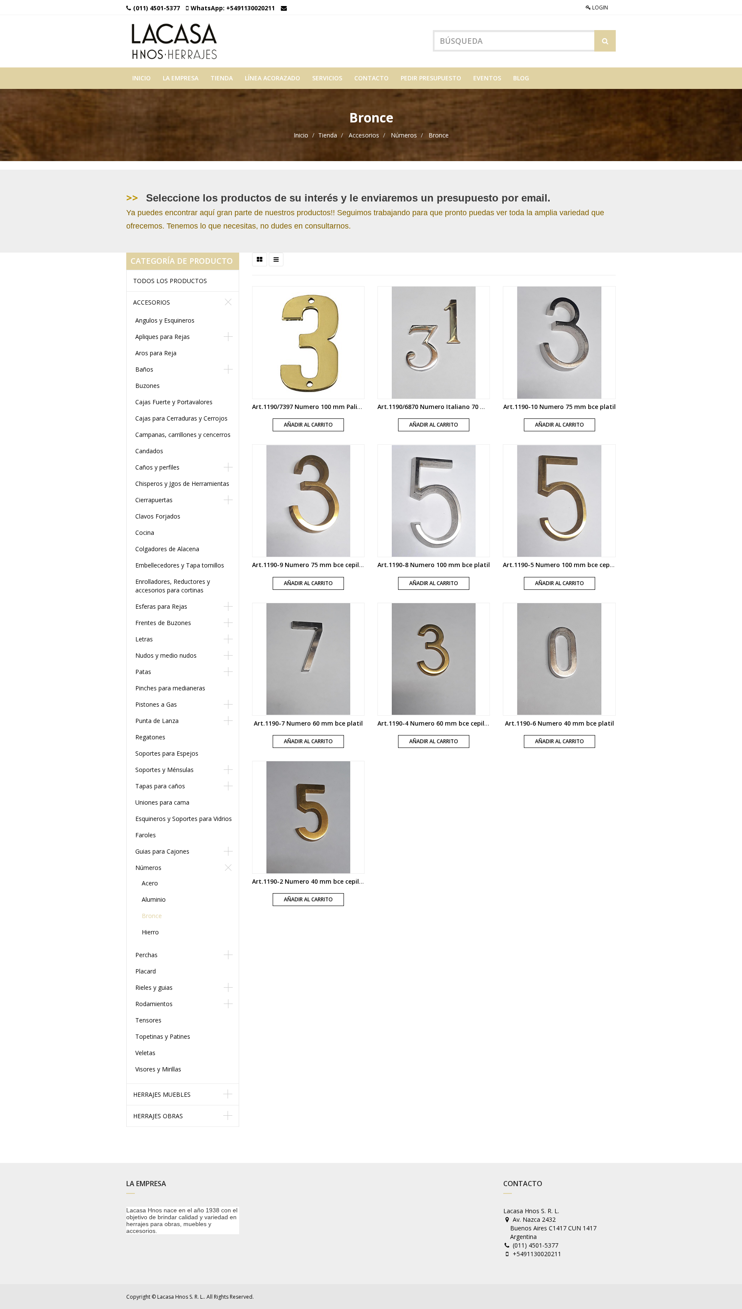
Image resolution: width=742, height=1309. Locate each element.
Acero (150, 883)
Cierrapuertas (154, 500)
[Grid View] (259, 259)
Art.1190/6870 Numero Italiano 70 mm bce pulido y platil (462, 407)
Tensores (148, 1020)
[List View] (276, 259)
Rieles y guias (154, 987)
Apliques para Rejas (162, 337)
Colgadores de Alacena (167, 549)
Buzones (147, 385)
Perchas (146, 955)
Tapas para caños (160, 786)
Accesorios (364, 135)
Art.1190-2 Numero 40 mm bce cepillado (312, 881)
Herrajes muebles (162, 1094)
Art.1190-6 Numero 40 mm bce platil (559, 723)
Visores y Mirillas (158, 1069)
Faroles (145, 835)
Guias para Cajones (162, 851)
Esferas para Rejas (161, 606)
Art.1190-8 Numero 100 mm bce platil (433, 565)
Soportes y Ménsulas (164, 770)
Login (599, 7)
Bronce (439, 135)
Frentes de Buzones (163, 623)
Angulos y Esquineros (165, 320)
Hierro (150, 932)
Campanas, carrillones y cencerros (183, 434)
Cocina (144, 532)
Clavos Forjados (157, 516)
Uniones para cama (162, 802)
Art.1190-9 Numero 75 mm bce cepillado (312, 565)
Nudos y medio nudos (166, 655)
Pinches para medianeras (170, 688)
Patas (143, 672)
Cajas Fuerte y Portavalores (174, 402)
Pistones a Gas (156, 704)
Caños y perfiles (157, 467)
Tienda (327, 135)
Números (404, 135)
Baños (144, 369)
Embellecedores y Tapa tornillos (179, 565)
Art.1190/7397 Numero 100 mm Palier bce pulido (324, 407)
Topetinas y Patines (162, 1036)
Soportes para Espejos (166, 753)
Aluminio (154, 899)
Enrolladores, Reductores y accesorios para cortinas (172, 585)
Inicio (301, 135)
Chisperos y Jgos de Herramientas (182, 483)
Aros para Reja (155, 353)
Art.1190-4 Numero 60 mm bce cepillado (437, 723)
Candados (149, 451)
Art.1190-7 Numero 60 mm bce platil (308, 723)
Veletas (145, 1053)
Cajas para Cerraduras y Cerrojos (181, 418)
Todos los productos (170, 281)
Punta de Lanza (157, 721)
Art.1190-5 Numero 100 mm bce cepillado (564, 565)
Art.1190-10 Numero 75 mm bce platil (559, 407)
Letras (144, 639)
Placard (145, 971)
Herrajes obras (158, 1116)
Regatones (150, 737)
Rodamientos (154, 1004)
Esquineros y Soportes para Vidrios (183, 819)
